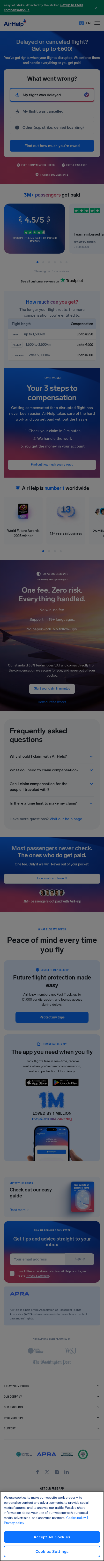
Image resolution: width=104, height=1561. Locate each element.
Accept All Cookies (52, 1537)
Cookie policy (76, 1518)
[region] (52, 1526)
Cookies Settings (52, 1551)
